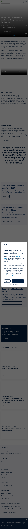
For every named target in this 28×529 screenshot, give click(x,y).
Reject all (7, 281)
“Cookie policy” (10, 275)
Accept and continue (18, 281)
